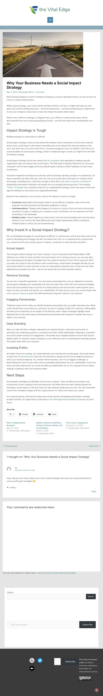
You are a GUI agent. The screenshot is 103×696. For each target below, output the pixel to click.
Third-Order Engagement (77, 423)
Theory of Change (15, 187)
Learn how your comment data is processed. (56, 573)
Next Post (94, 446)
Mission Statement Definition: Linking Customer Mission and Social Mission (49, 425)
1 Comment (40, 92)
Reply (94, 491)
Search (10, 592)
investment (29, 356)
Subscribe (87, 624)
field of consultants (51, 160)
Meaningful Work (26, 92)
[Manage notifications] (97, 690)
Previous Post (10, 446)
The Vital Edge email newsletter (62, 399)
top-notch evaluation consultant (75, 181)
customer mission (18, 293)
